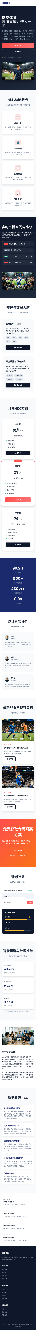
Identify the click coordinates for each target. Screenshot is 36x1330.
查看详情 (10, 759)
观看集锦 (10, 807)
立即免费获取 (18, 851)
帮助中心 (4, 1292)
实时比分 (4, 1272)
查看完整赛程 (18, 347)
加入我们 (4, 1295)
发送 (29, 902)
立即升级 (18, 545)
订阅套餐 (4, 1289)
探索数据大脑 (18, 385)
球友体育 (6, 3)
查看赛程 (18, 52)
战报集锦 (4, 1275)
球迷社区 (4, 1278)
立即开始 (18, 453)
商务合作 (4, 1298)
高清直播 (4, 1269)
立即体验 (18, 45)
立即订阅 (18, 500)
